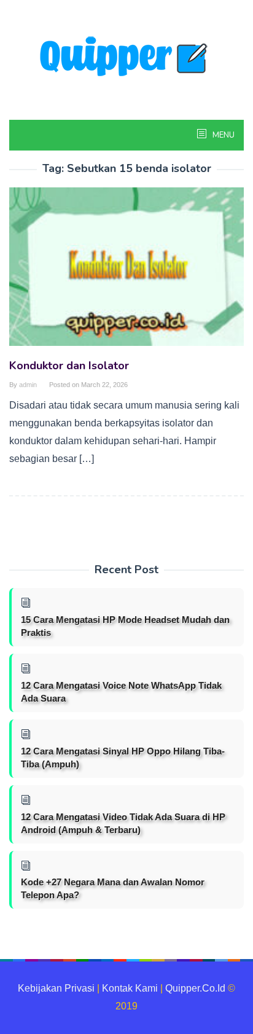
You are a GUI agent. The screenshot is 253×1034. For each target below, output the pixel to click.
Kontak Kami (130, 988)
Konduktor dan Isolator (69, 365)
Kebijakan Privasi (56, 988)
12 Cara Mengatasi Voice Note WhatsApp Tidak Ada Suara (121, 691)
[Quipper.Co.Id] (126, 57)
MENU (223, 135)
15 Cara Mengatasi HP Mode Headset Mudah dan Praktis (125, 626)
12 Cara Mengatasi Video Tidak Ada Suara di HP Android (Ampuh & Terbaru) (123, 823)
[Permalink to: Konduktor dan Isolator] (126, 272)
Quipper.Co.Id (195, 988)
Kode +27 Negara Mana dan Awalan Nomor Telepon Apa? (112, 888)
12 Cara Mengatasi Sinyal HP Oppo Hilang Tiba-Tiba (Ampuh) (123, 757)
